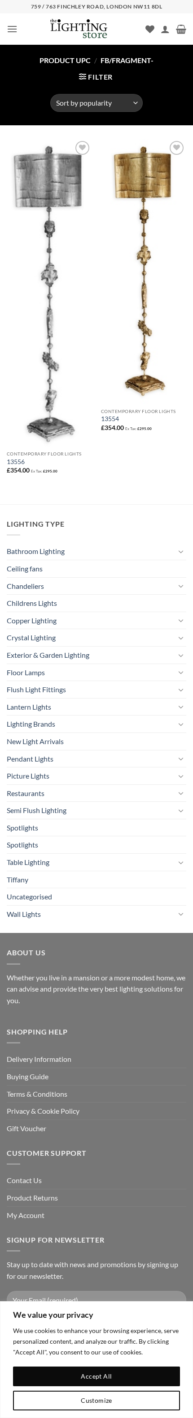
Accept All (96, 1376)
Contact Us (24, 1180)
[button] (12, 29)
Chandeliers (25, 586)
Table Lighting (28, 862)
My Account (25, 1215)
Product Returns (32, 1197)
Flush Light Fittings (36, 689)
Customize (96, 1400)
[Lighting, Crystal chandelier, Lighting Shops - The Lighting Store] (94, 29)
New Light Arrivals (35, 741)
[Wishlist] (149, 29)
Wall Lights (24, 914)
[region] (96, 1359)
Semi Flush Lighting (36, 810)
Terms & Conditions (37, 1094)
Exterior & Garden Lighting (48, 655)
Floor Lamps (26, 672)
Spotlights (22, 827)
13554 (110, 418)
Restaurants (25, 793)
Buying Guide (27, 1076)
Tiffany (17, 879)
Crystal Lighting (31, 637)
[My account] (165, 29)
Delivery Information (39, 1059)
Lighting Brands (31, 724)
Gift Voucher (26, 1128)
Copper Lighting (32, 620)
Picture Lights (28, 775)
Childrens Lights (32, 603)
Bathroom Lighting (36, 551)
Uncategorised (29, 896)
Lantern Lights (29, 707)
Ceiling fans (25, 568)
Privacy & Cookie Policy (43, 1111)
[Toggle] (180, 551)
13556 (16, 461)
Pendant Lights (30, 758)
